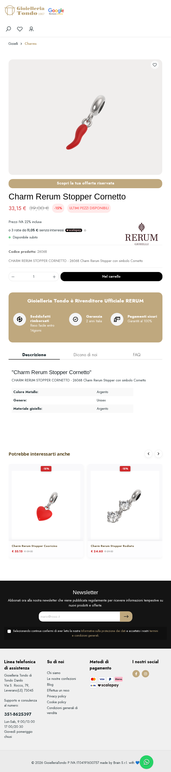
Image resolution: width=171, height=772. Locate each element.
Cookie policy (56, 702)
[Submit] (126, 616)
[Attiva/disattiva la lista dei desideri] (155, 65)
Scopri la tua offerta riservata (85, 183)
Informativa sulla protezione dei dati (103, 631)
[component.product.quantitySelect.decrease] (13, 276)
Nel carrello (111, 276)
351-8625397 (17, 714)
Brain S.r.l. (120, 762)
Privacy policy (56, 696)
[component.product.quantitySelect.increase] (54, 276)
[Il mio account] (31, 29)
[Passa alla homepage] (25, 10)
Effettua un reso (58, 690)
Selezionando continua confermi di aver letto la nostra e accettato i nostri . (85, 633)
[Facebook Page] (136, 673)
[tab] (34, 355)
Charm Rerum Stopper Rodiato (112, 546)
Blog (50, 684)
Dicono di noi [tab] (85, 355)
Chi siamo (53, 672)
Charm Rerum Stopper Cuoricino (34, 546)
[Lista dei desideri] (20, 29)
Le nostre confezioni (61, 678)
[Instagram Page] (145, 673)
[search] (8, 29)
